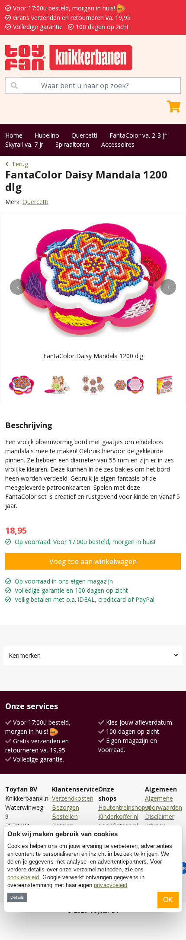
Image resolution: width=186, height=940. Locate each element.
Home (13, 135)
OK (168, 900)
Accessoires (118, 144)
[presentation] (18, 287)
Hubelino (47, 135)
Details (17, 897)
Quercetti (84, 135)
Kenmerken (25, 655)
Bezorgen (65, 807)
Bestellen (65, 816)
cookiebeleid (23, 877)
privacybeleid (110, 885)
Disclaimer (159, 816)
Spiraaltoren (72, 144)
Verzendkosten (72, 798)
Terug (20, 164)
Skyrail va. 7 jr (24, 144)
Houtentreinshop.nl (124, 807)
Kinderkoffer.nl (118, 816)
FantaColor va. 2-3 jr (138, 135)
